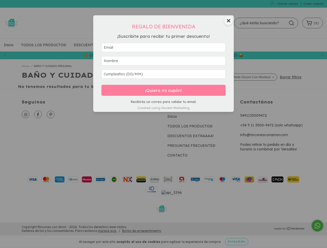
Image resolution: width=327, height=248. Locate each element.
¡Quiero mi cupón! (163, 90)
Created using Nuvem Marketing (163, 108)
